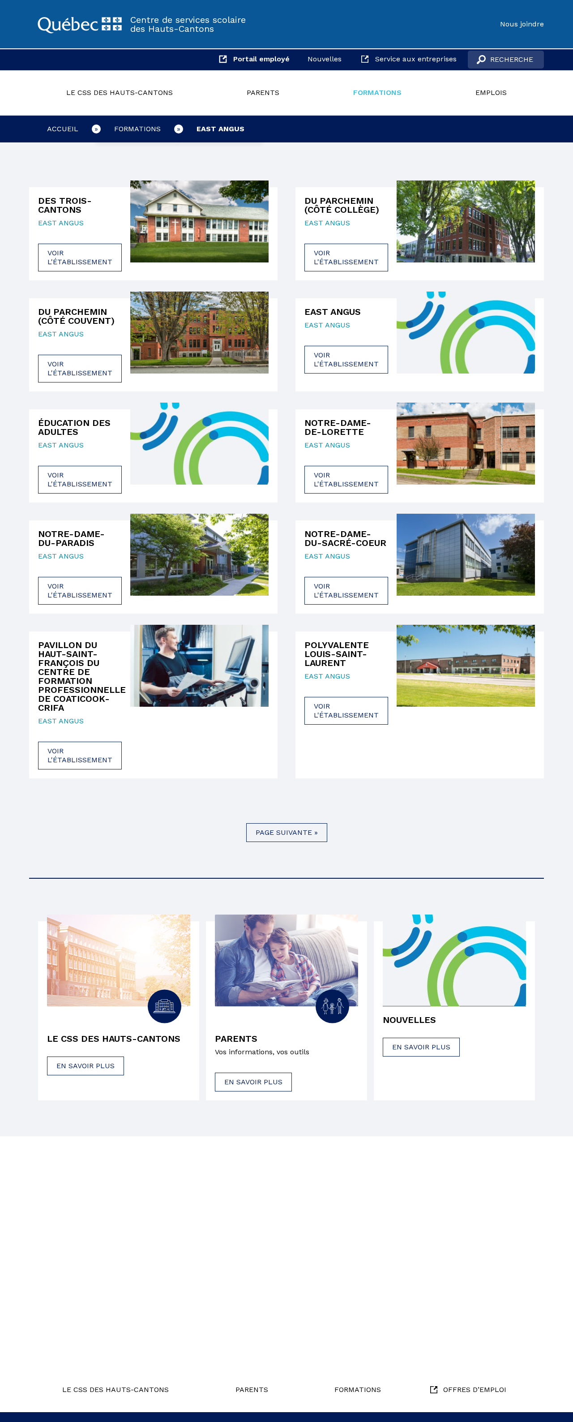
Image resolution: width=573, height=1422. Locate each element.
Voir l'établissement (79, 257)
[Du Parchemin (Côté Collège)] (466, 227)
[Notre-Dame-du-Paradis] (199, 560)
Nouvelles (325, 59)
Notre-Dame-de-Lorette (337, 427)
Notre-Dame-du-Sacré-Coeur (345, 538)
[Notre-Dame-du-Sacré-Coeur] (466, 560)
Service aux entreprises (416, 59)
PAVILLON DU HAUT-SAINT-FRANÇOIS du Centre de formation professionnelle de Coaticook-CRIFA (79, 676)
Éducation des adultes (74, 427)
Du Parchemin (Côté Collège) (341, 205)
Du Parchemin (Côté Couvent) (76, 316)
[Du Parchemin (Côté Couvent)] (199, 338)
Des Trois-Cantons (65, 205)
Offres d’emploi (474, 1389)
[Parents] (286, 960)
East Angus (220, 129)
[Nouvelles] (454, 960)
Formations (377, 92)
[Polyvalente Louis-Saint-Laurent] (466, 676)
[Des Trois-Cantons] (199, 227)
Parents (263, 92)
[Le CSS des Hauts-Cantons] (79, 24)
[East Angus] (466, 334)
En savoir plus (85, 1065)
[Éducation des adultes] (199, 449)
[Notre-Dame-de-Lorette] (466, 449)
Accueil (62, 129)
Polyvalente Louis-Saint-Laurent (336, 653)
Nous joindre (522, 24)
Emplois (491, 92)
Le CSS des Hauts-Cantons (119, 92)
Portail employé (261, 59)
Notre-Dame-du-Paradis (71, 538)
